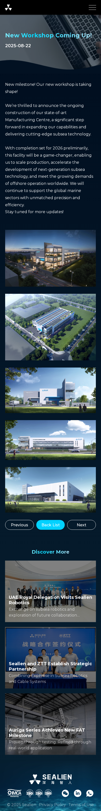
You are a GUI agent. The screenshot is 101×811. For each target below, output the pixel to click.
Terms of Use (81, 804)
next (81, 525)
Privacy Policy (52, 804)
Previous (19, 525)
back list (50, 525)
